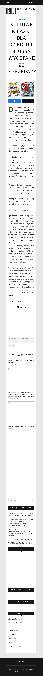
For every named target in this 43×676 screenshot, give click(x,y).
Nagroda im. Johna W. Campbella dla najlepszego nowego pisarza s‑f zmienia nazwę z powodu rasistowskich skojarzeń (21, 394)
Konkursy (12, 635)
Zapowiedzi (12, 646)
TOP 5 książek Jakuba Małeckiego (20, 543)
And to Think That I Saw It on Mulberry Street (20, 340)
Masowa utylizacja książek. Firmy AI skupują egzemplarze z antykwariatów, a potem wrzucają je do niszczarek (21, 522)
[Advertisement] (21, 321)
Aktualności (21, 19)
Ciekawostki (13, 623)
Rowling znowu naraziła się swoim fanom (21, 426)
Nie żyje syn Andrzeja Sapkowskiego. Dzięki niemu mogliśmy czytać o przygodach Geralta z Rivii (20, 532)
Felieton (11, 631)
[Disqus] (21, 464)
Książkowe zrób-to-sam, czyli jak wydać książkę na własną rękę (21, 514)
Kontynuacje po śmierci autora (20, 539)
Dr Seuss (11, 345)
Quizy (10, 638)
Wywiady (11, 642)
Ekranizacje (13, 627)
